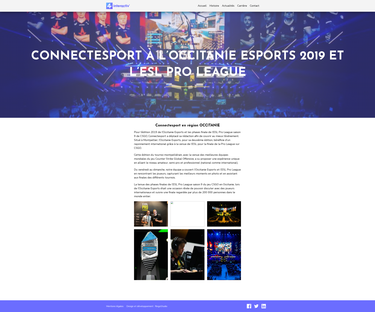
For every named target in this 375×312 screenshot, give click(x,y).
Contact (254, 5)
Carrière (242, 5)
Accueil (202, 5)
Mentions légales (114, 306)
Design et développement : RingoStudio (146, 306)
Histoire (214, 5)
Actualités (228, 5)
